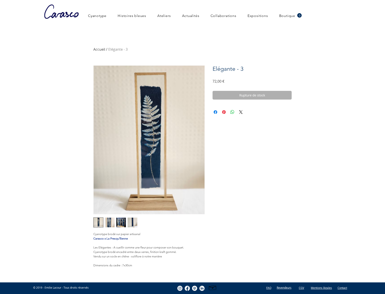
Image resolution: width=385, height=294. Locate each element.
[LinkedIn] (202, 288)
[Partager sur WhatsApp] (232, 112)
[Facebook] (187, 288)
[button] (299, 15)
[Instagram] (179, 288)
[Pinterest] (194, 288)
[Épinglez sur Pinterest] (224, 112)
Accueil (99, 49)
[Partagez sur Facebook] (215, 112)
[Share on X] (241, 112)
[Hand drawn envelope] (212, 287)
